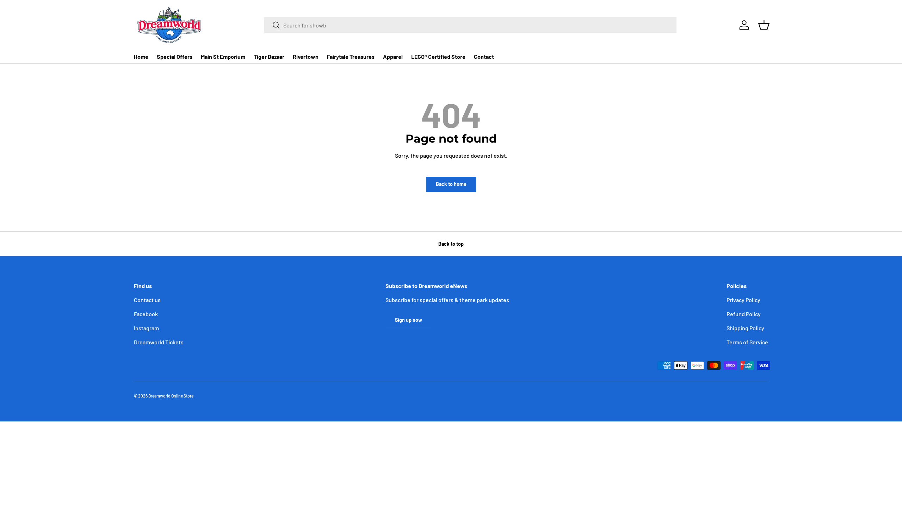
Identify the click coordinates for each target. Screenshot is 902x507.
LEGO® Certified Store (438, 56)
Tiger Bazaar (269, 56)
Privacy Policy (743, 299)
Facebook (146, 314)
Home (141, 56)
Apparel (393, 56)
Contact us (147, 299)
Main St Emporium (223, 56)
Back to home (451, 184)
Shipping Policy (745, 328)
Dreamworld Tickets (159, 342)
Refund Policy (744, 314)
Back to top (451, 244)
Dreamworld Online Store (170, 395)
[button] (764, 25)
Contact (484, 56)
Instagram (146, 328)
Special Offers (174, 56)
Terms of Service (747, 342)
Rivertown (306, 56)
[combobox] (470, 25)
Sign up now (408, 320)
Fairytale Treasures (351, 56)
